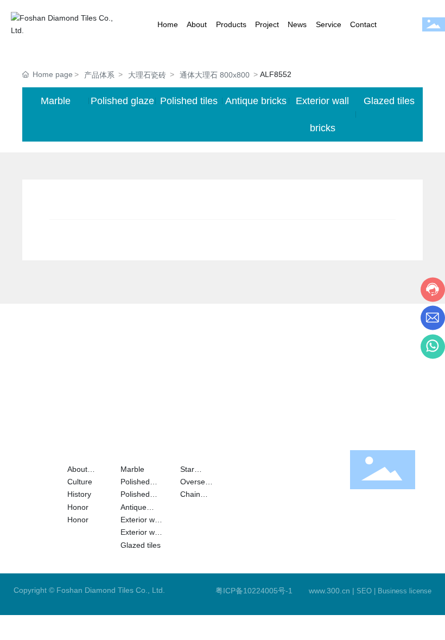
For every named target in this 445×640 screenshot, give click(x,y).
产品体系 (99, 75)
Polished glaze (122, 100)
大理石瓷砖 (147, 75)
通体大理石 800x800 (215, 75)
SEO (364, 591)
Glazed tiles (389, 100)
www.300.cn (329, 590)
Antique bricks (256, 100)
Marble (56, 100)
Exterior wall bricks (322, 114)
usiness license (407, 591)
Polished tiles (189, 100)
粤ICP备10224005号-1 (254, 590)
